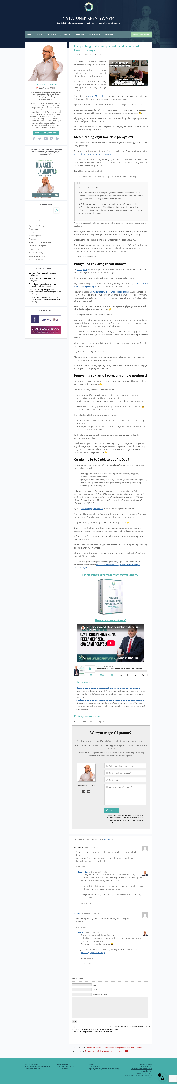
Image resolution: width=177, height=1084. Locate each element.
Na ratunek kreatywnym (88, 18)
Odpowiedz (81, 867)
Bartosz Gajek (84, 872)
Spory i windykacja (36, 252)
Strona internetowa (100, 994)
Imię (95, 985)
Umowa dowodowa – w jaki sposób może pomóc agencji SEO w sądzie (114, 1048)
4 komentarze (103, 54)
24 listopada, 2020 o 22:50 (91, 914)
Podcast (80, 34)
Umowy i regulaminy (37, 256)
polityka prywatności (121, 823)
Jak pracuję (66, 34)
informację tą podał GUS (92, 508)
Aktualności (33, 229)
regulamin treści (106, 1032)
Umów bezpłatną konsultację (45, 133)
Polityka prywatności (145, 1064)
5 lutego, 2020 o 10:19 (92, 847)
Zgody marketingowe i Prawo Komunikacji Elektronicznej (43, 285)
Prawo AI (32, 239)
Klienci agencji (35, 235)
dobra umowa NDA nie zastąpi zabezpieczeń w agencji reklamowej (108, 688)
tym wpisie (82, 269)
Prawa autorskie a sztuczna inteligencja (44, 274)
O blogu (52, 34)
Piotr (31, 284)
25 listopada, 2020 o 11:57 (95, 932)
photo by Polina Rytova (144, 1073)
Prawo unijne (34, 249)
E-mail (95, 989)
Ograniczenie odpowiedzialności (141, 1069)
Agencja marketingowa (38, 225)
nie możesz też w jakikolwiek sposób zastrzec (109, 292)
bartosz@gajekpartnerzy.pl (93, 952)
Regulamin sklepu (146, 1071)
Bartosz (81, 932)
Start (29, 34)
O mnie (40, 34)
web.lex (149, 1078)
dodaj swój (107, 839)
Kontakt (109, 34)
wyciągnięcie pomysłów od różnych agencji (93, 154)
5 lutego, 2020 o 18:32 (99, 872)
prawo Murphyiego (97, 96)
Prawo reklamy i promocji (39, 246)
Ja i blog (32, 232)
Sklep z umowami (141, 34)
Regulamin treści (146, 1066)
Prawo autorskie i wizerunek (40, 242)
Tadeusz (77, 914)
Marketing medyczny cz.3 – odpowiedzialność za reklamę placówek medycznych (45, 291)
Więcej (52, 127)
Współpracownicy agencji (39, 259)
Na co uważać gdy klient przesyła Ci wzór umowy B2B (106, 1051)
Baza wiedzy (94, 34)
